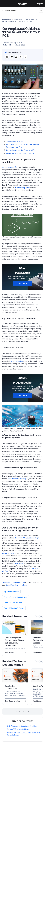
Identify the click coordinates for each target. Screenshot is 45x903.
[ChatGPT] (7, 57)
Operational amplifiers (10, 167)
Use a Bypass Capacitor (14, 141)
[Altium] (22, 4)
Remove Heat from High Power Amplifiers (21, 150)
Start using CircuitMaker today (13, 582)
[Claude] (16, 57)
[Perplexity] (12, 57)
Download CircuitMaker (13, 603)
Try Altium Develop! (11, 592)
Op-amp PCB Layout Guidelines (18, 729)
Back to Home (23, 711)
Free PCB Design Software (14, 608)
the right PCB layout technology (27, 538)
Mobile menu (3, 3)
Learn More (22, 283)
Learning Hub (6, 19)
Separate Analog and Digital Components (21, 153)
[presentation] (41, 616)
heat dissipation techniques (18, 479)
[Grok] (25, 57)
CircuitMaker (10, 10)
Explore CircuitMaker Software (15, 597)
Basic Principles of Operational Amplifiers (22, 726)
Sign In (40, 3)
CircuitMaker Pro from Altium (16, 585)
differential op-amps (22, 188)
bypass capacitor (16, 361)
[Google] (21, 57)
